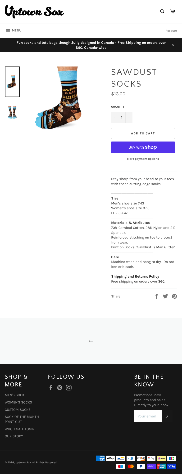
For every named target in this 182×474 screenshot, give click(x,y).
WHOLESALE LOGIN (20, 429)
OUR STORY (14, 436)
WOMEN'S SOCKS (18, 402)
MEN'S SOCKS (16, 395)
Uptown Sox (23, 462)
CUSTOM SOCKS (18, 410)
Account (171, 30)
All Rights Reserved (44, 462)
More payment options (143, 158)
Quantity (117, 106)
